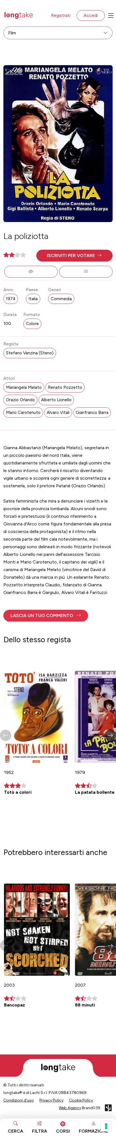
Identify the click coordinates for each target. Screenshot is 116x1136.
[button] (74, 256)
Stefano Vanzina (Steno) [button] (29, 353)
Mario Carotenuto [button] (23, 412)
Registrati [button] (60, 15)
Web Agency (70, 1108)
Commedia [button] (61, 298)
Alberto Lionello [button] (56, 399)
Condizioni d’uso (18, 1100)
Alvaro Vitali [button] (58, 412)
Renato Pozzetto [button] (65, 387)
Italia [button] (33, 298)
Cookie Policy (81, 1100)
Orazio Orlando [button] (20, 399)
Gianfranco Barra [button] (92, 412)
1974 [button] (10, 298)
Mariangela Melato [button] (24, 387)
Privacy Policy (51, 1100)
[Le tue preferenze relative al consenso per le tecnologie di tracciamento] (106, 1126)
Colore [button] (32, 323)
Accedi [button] (91, 15)
